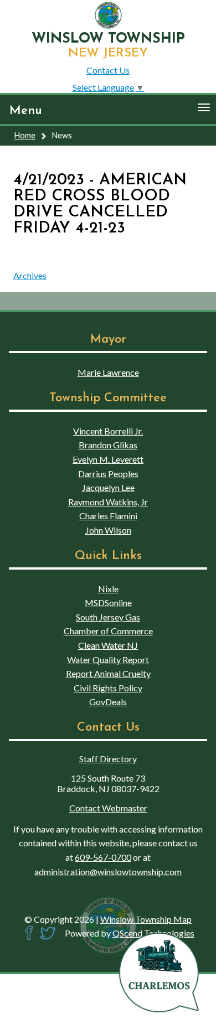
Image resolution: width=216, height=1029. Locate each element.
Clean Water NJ (108, 645)
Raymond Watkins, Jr (108, 502)
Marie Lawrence (108, 372)
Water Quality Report (108, 659)
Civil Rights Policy (108, 687)
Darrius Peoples (108, 473)
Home (24, 135)
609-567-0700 (103, 857)
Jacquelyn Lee (108, 487)
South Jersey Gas (108, 617)
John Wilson (108, 530)
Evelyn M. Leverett (108, 459)
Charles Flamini (108, 515)
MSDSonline (108, 602)
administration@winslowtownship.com (108, 871)
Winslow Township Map (146, 919)
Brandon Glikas (108, 444)
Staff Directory (108, 758)
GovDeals (108, 701)
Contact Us (108, 70)
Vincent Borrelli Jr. (108, 431)
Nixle (108, 588)
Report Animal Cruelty (108, 673)
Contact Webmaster (108, 808)
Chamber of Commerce (108, 630)
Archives (30, 275)
